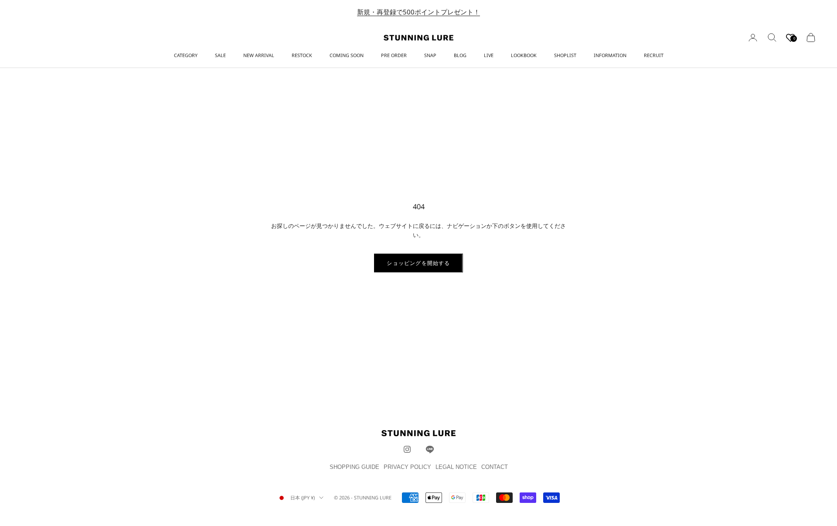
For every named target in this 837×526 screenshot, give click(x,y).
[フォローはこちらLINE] (429, 449)
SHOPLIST (565, 55)
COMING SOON (347, 55)
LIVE (488, 55)
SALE (220, 55)
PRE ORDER (394, 55)
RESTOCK (302, 55)
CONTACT (494, 467)
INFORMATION (610, 55)
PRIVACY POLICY (407, 467)
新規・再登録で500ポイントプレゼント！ (418, 11)
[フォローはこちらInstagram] (407, 449)
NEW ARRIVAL (258, 55)
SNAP (430, 55)
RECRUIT (653, 55)
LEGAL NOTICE (456, 467)
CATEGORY (185, 55)
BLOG (460, 55)
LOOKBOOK (524, 55)
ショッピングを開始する (418, 263)
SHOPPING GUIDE (354, 467)
